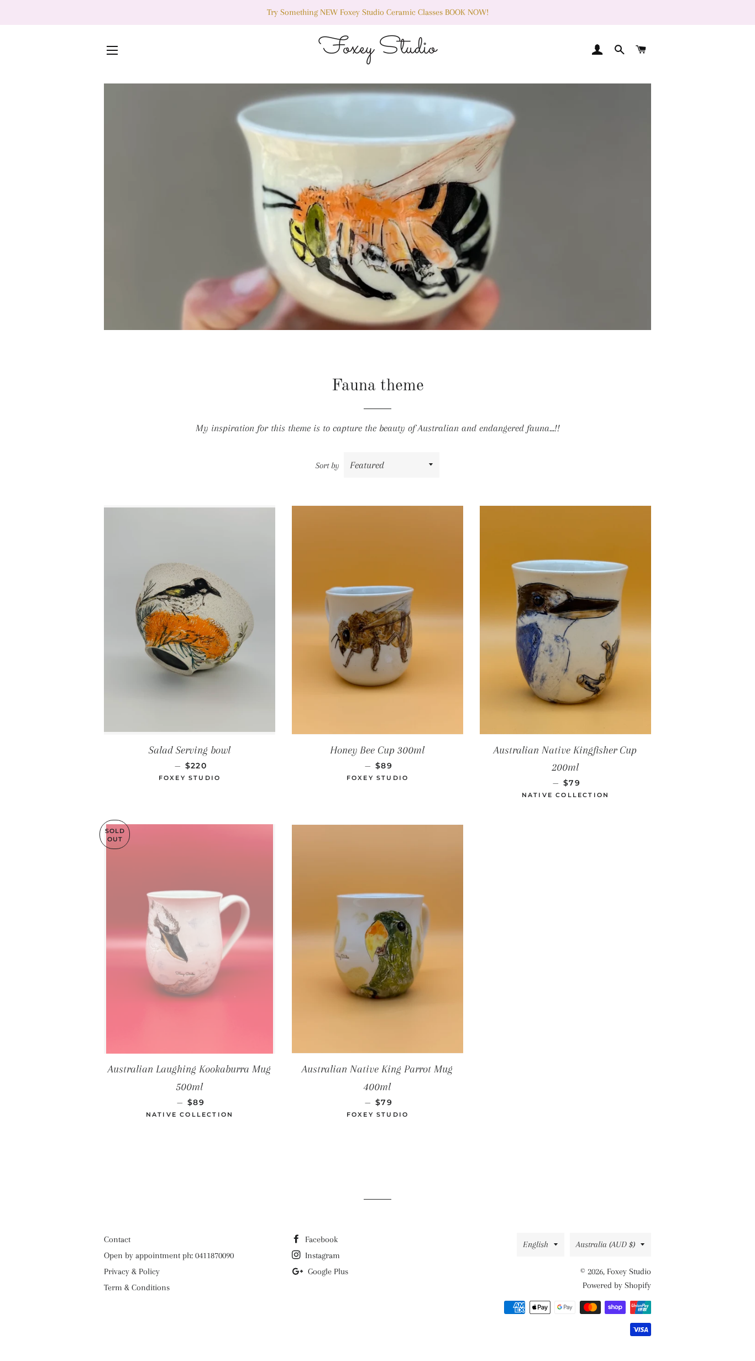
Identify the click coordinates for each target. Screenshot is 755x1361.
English (535, 1244)
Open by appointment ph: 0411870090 (169, 1255)
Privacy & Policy (132, 1271)
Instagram (321, 1255)
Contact (117, 1239)
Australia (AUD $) (605, 1244)
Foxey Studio (629, 1271)
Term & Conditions (137, 1287)
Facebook (320, 1239)
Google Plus (327, 1271)
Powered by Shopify (617, 1285)
